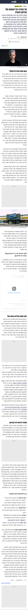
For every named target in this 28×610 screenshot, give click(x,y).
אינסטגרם (11, 520)
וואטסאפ (22, 520)
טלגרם (17, 520)
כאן (16, 256)
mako (18, 37)
